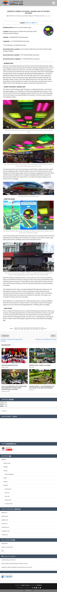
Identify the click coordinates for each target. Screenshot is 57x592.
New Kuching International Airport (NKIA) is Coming (14, 563)
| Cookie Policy (19, 587)
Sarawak (5, 485)
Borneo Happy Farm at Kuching (40, 365)
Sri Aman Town (9, 503)
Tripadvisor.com (5, 531)
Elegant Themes (25, 585)
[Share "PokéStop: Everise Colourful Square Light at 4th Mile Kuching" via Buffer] (33, 328)
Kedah (5, 478)
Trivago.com (4, 534)
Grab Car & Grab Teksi (7, 547)
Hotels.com (4, 523)
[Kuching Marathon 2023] (14, 355)
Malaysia (3, 459)
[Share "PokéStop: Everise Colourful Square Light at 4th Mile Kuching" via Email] (39, 328)
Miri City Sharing (10, 556)
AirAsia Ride (4, 543)
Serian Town (8, 500)
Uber (2, 551)
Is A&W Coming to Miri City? (8, 560)
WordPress (39, 585)
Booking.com (4, 516)
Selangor (5, 467)
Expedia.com (4, 520)
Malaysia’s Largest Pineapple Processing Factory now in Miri (16, 567)
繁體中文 (34, 23)
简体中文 (28, 23)
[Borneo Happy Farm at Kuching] (42, 355)
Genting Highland (9, 474)
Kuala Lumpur (7, 463)
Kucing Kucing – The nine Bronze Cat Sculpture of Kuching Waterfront (41, 387)
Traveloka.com (5, 527)
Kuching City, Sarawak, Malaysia (24, 16)
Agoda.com (4, 512)
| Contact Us (27, 587)
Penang (5, 481)
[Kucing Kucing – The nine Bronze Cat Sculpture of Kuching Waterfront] (42, 376)
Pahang (5, 470)
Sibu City (7, 496)
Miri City (7, 492)
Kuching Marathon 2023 (9, 365)
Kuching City (8, 489)
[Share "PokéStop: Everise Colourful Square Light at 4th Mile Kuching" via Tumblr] (24, 328)
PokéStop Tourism (39, 16)
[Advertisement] (28, 429)
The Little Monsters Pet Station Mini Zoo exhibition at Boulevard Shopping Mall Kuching (14, 387)
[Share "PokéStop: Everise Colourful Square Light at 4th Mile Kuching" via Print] (42, 328)
